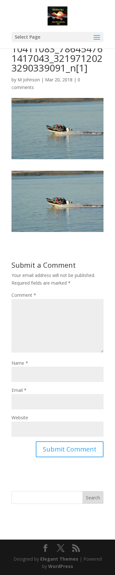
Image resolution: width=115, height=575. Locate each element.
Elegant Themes (59, 559)
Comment (24, 295)
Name (20, 363)
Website (20, 417)
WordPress (60, 566)
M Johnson (29, 80)
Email (19, 390)
